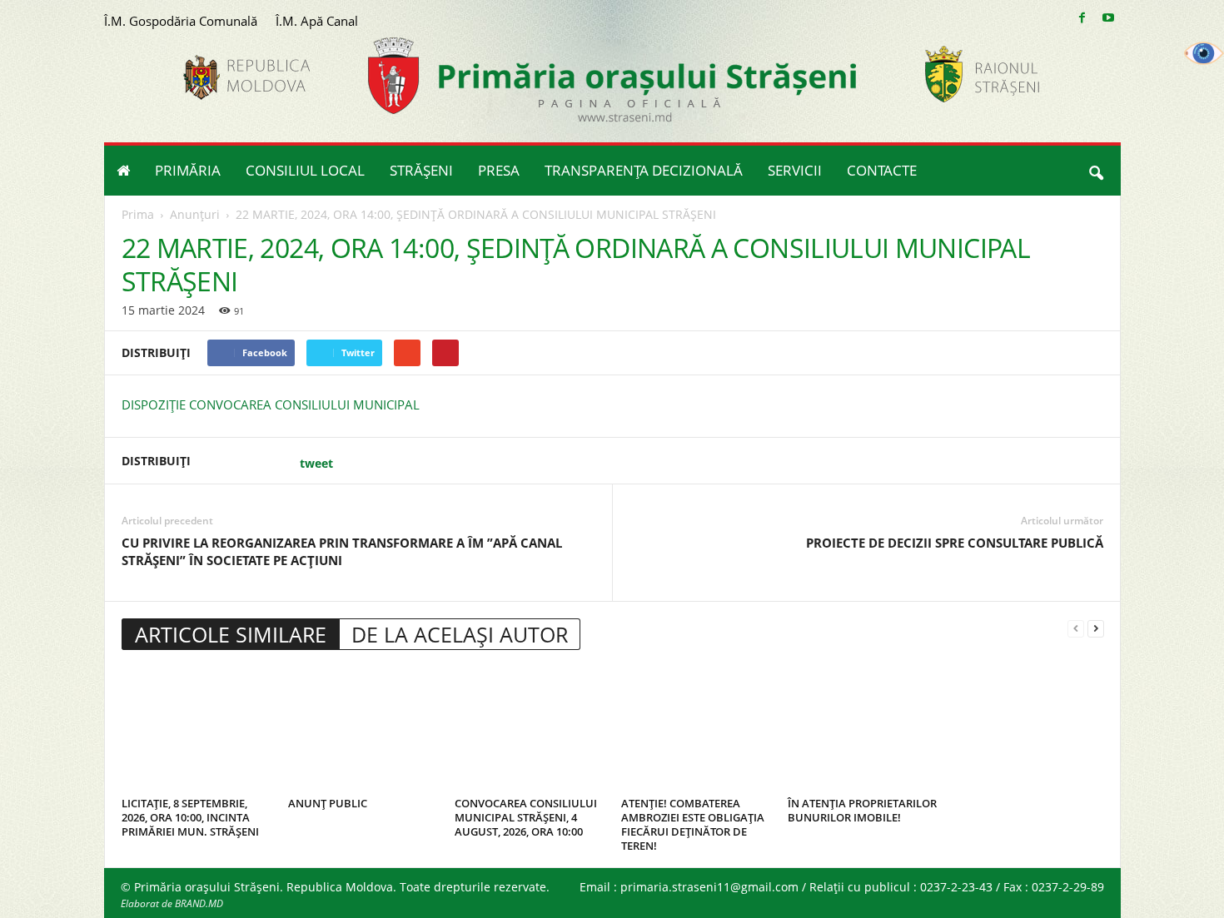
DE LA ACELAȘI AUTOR (459, 634)
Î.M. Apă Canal (317, 20)
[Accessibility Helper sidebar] (1204, 53)
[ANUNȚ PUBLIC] (363, 729)
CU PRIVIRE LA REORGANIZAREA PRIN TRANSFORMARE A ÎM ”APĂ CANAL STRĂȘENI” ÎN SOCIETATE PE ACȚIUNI (342, 551)
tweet (316, 463)
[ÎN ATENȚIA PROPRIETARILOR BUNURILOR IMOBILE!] (863, 729)
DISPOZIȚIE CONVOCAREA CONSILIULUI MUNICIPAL (271, 404)
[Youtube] (1108, 17)
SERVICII (795, 170)
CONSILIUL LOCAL (305, 170)
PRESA (499, 170)
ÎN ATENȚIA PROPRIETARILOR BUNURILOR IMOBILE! (862, 810)
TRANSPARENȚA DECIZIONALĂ (644, 170)
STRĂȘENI (421, 170)
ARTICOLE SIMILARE (230, 634)
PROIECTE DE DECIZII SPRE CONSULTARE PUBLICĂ (954, 542)
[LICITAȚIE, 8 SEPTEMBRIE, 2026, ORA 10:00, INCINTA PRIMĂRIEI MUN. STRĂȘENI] (196, 729)
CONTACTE (882, 170)
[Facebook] (1082, 17)
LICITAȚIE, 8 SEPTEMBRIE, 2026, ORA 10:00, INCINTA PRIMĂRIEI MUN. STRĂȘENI (190, 817)
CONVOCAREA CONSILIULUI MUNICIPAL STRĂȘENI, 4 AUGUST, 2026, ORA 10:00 (526, 817)
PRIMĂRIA (188, 170)
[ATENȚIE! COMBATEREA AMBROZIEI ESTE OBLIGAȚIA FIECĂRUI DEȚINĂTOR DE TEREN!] (696, 729)
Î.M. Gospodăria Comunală (180, 20)
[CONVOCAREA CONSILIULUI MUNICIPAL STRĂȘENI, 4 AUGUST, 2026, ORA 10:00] (530, 729)
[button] (1095, 170)
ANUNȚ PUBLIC (327, 803)
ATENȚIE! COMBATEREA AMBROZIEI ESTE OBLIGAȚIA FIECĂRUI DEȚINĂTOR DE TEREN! (692, 824)
